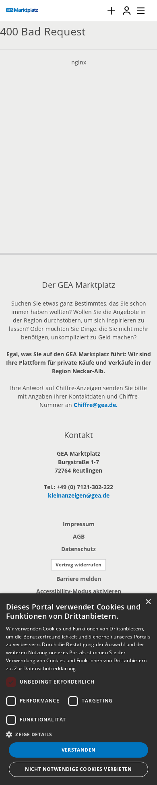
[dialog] (78, 689)
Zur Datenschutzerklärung (45, 668)
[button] (78, 734)
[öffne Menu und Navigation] (137, 9)
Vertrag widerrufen (78, 564)
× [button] (148, 602)
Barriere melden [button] (78, 579)
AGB (79, 536)
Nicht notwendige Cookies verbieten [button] (78, 769)
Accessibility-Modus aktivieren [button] (78, 591)
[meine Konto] (126, 10)
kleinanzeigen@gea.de (78, 495)
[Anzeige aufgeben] (111, 10)
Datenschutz (78, 549)
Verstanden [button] (79, 749)
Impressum (79, 524)
